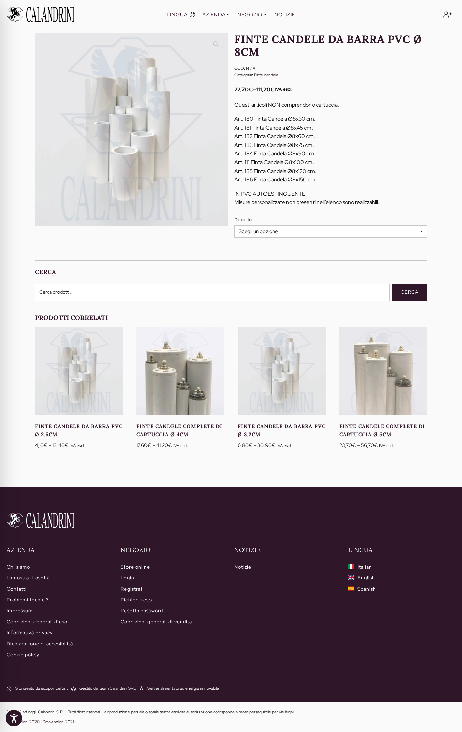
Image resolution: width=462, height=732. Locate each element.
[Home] (40, 520)
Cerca (410, 292)
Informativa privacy (30, 632)
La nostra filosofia (28, 578)
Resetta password (142, 610)
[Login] (447, 14)
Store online (135, 567)
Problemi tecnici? (28, 600)
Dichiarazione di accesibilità (40, 644)
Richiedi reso (136, 600)
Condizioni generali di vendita (156, 622)
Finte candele (266, 75)
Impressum (20, 610)
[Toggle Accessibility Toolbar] (14, 718)
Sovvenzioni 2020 (23, 722)
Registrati (132, 589)
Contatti (17, 589)
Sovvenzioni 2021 (58, 722)
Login (127, 578)
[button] (181, 14)
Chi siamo (18, 567)
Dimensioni (244, 219)
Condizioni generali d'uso (37, 622)
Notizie (242, 567)
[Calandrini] (40, 14)
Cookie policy (23, 654)
